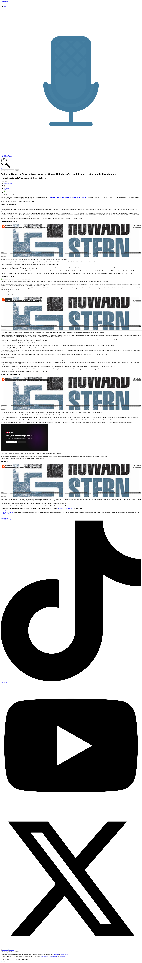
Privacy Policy (64, 954)
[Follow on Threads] (4, 950)
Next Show (10, 510)
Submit (16, 951)
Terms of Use (5, 513)
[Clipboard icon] (8, 191)
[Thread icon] (7, 188)
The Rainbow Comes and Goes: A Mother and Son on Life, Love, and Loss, (67, 197)
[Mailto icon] (7, 189)
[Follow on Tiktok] (71, 681)
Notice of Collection (53, 956)
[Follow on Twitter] (71, 948)
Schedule (6, 7)
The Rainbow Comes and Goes (65, 508)
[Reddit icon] (4, 187)
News (5, 6)
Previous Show (4, 510)
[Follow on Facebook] (4, 682)
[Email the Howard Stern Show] (11, 950)
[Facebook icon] (8, 183)
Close (2, 168)
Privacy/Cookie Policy (8, 512)
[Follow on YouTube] (71, 807)
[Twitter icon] (4, 185)
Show (5, 5)
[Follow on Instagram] (8, 519)
